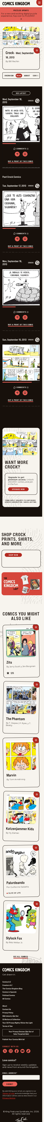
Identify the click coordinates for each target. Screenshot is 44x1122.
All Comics (6, 998)
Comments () (22, 149)
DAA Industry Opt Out (10, 1016)
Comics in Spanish (9, 992)
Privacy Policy (7, 1012)
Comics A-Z (6, 982)
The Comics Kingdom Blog (12, 988)
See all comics (20, 956)
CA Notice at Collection (11, 1019)
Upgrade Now (18, 489)
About (4, 1006)
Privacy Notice (8, 1098)
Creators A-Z (7, 985)
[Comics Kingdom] (16, 970)
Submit (9, 1084)
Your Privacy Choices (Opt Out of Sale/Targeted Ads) (21, 1032)
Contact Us (6, 1009)
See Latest (23, 93)
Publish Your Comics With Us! (13, 1039)
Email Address (9, 1073)
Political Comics (8, 995)
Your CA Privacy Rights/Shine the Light (17, 1023)
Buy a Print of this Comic (20, 161)
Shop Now (13, 555)
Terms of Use (7, 1026)
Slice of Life (15, 893)
